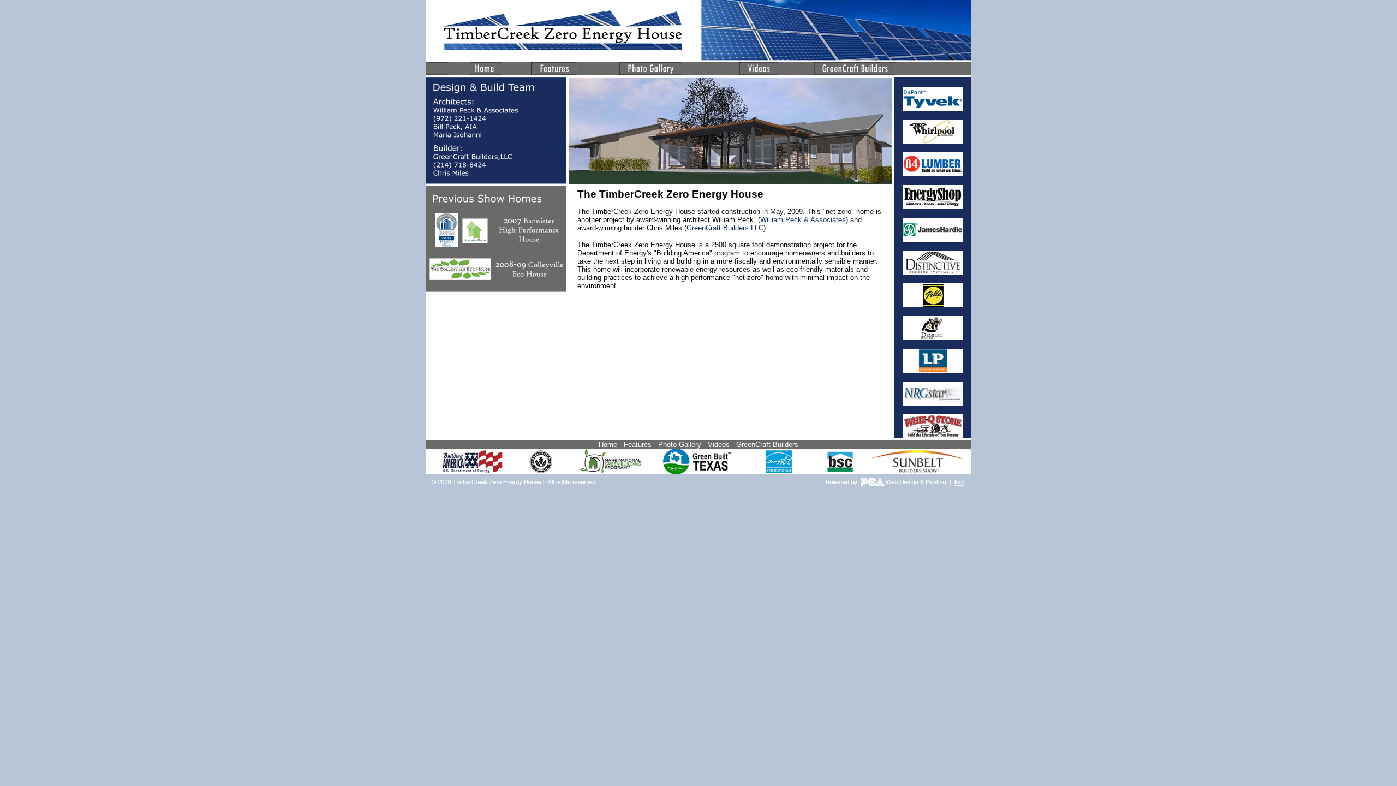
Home (608, 444)
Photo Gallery (679, 444)
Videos (719, 444)
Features (638, 444)
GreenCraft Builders (767, 444)
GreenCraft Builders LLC (724, 228)
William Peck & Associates (803, 220)
